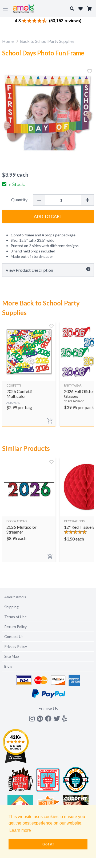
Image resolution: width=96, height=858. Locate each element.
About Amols (15, 597)
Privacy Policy (15, 646)
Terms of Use (15, 616)
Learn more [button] (20, 830)
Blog (8, 666)
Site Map (11, 656)
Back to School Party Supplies (47, 41)
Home (8, 41)
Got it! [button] (48, 844)
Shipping (11, 606)
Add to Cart (48, 216)
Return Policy (15, 626)
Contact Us (13, 636)
